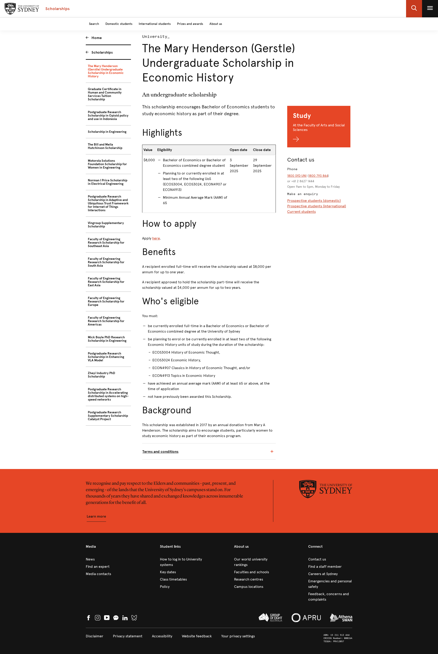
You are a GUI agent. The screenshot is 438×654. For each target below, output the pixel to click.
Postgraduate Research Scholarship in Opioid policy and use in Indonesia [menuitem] (108, 115)
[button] (414, 8)
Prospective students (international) (316, 206)
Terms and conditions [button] (160, 451)
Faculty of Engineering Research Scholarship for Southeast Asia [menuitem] (106, 242)
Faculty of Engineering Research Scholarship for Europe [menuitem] (106, 301)
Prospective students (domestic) (314, 200)
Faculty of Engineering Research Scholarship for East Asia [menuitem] (106, 281)
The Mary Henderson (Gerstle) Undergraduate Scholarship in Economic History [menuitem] (106, 71)
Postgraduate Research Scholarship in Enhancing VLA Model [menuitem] (106, 357)
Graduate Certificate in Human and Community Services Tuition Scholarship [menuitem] (105, 94)
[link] (108, 559)
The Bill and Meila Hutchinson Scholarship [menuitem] (105, 146)
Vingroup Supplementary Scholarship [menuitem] (106, 224)
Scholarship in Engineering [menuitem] (107, 132)
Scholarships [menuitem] (102, 52)
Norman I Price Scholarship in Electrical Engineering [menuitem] (107, 182)
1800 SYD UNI (297, 176)
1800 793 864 (318, 176)
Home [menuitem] (96, 38)
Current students (301, 211)
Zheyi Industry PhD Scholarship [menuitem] (101, 374)
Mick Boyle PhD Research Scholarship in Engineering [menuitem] (107, 339)
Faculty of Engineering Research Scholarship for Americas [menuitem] (106, 321)
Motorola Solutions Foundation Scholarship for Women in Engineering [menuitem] (107, 164)
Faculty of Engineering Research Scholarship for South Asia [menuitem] (106, 262)
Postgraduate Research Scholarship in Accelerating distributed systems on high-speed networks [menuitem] (108, 394)
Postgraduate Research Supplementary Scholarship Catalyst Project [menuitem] (108, 415)
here (156, 238)
